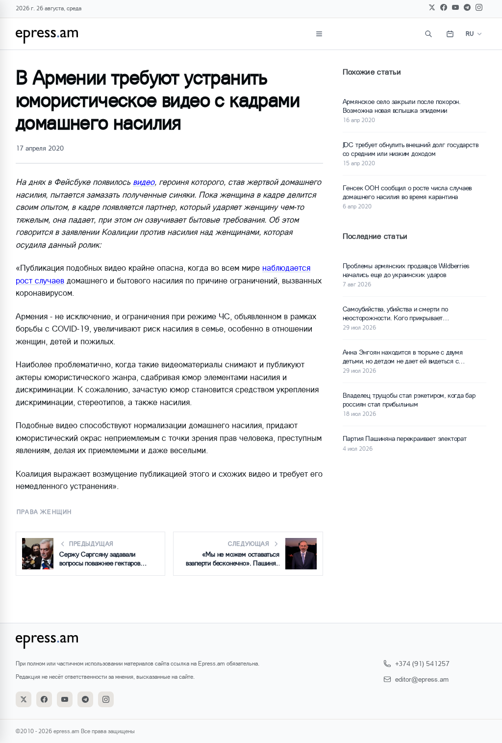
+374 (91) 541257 (422, 663)
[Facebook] (443, 7)
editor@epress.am (422, 679)
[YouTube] (455, 7)
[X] (431, 7)
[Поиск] (428, 34)
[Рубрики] (319, 34)
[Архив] (450, 34)
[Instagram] (479, 7)
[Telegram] (467, 7)
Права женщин (44, 511)
